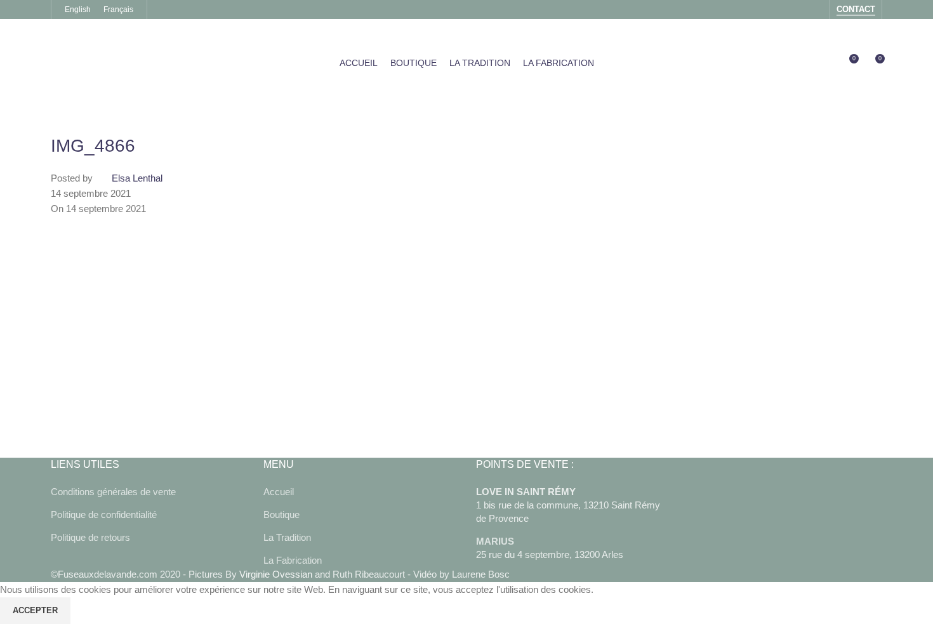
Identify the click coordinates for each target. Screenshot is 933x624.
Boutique (281, 514)
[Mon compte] (825, 63)
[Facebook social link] (799, 9)
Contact (856, 9)
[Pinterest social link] (127, 419)
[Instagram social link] (815, 9)
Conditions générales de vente (113, 491)
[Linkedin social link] (158, 419)
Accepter (35, 610)
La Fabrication (292, 560)
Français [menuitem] (118, 9)
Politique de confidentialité (104, 514)
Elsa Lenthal (137, 178)
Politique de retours (90, 537)
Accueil (278, 491)
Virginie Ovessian (275, 574)
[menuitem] (77, 9)
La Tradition (287, 537)
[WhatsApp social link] (190, 419)
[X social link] (95, 419)
